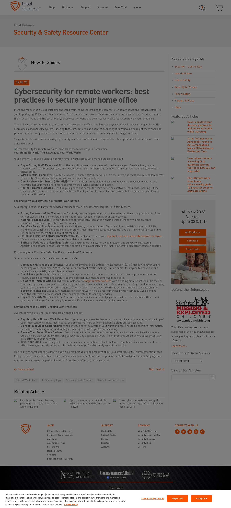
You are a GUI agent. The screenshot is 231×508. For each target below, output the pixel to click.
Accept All (201, 499)
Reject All (177, 499)
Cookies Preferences (153, 499)
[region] (115, 499)
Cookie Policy (71, 504)
